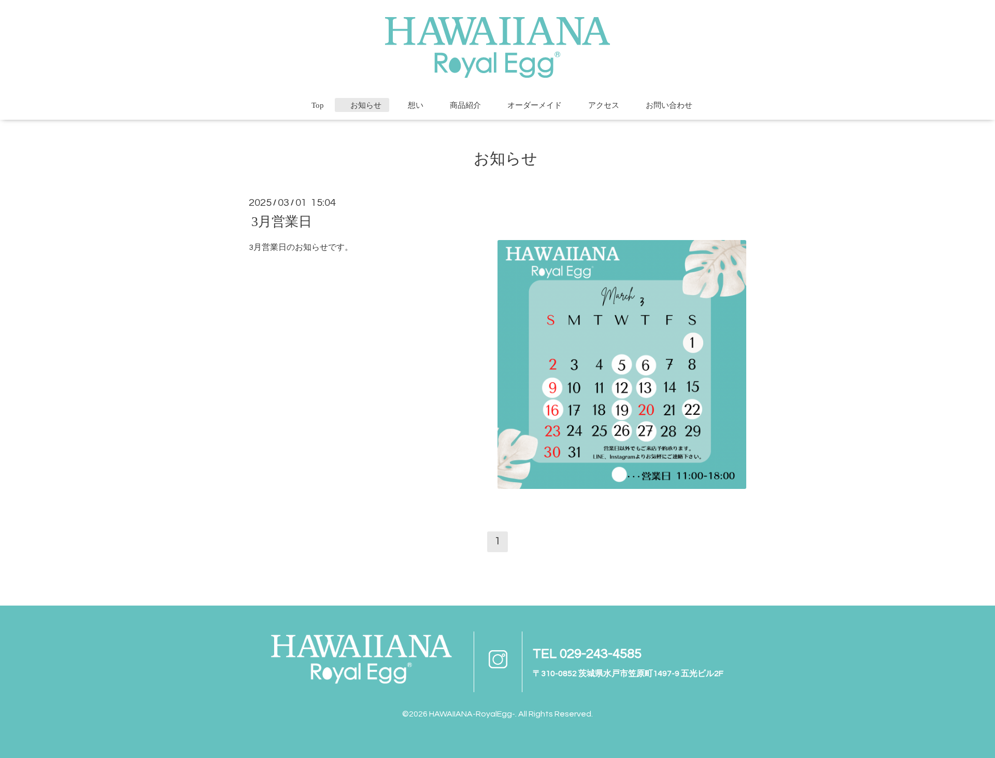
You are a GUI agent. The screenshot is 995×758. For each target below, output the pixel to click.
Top (318, 105)
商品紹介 (465, 105)
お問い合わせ (669, 105)
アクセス (603, 105)
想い (415, 105)
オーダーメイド (535, 105)
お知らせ (366, 105)
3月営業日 (281, 221)
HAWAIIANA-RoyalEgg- (472, 714)
